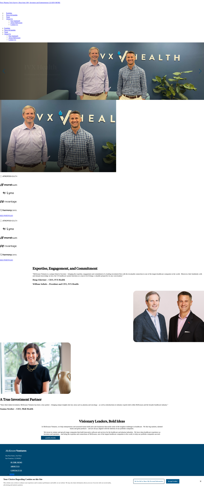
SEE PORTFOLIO (6, 215)
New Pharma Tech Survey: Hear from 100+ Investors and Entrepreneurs (30, 3)
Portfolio (9, 13)
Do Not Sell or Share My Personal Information (149, 481)
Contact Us (14, 25)
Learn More (50, 438)
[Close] (200, 481)
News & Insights (11, 15)
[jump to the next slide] (200, 71)
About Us (9, 19)
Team (8, 17)
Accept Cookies (172, 481)
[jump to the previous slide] (3, 71)
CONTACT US (16, 470)
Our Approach (15, 21)
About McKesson (16, 23)
